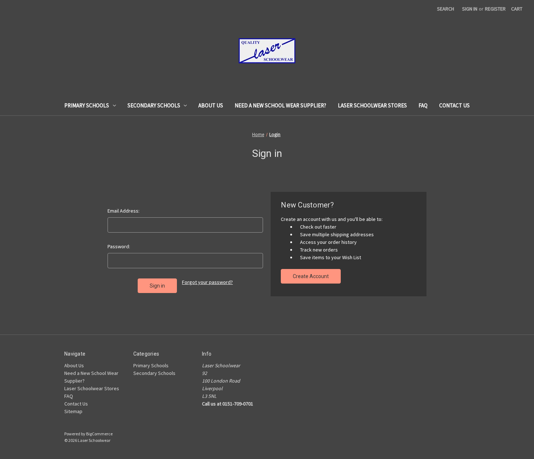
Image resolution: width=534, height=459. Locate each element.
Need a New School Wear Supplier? (280, 105)
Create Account (311, 276)
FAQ (423, 105)
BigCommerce (99, 433)
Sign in (469, 8)
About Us (210, 105)
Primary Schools (86, 105)
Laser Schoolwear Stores (372, 105)
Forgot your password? (207, 282)
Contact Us (454, 105)
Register (495, 8)
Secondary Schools (154, 105)
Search (445, 8)
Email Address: (123, 210)
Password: (119, 246)
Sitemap (73, 411)
